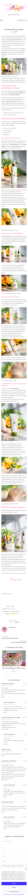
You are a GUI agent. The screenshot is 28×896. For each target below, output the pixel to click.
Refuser (14, 887)
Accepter (14, 883)
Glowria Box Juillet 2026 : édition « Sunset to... (14, 668)
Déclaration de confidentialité (18, 894)
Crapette (16, 31)
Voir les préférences (14, 891)
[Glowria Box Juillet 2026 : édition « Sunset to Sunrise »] (14, 658)
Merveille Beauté (7, 683)
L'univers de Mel (7, 802)
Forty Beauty (6, 749)
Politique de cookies (8, 894)
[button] (26, 869)
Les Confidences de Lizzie (10, 717)
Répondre (25, 683)
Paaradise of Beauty (8, 761)
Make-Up (14, 27)
